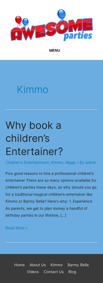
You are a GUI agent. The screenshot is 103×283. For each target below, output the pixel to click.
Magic (70, 162)
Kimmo (57, 162)
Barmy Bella (78, 265)
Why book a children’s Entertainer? (34, 138)
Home (19, 265)
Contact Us (54, 272)
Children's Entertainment (27, 162)
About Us (38, 265)
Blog (72, 272)
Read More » (16, 227)
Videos (33, 272)
